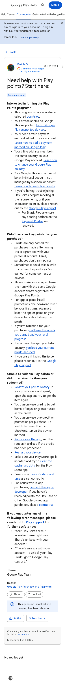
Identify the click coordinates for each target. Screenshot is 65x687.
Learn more (23, 634)
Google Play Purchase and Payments (29, 586)
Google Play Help (24, 5)
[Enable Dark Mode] (10, 678)
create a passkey (29, 37)
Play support (35, 522)
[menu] (37, 618)
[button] (5, 5)
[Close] (62, 23)
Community (24, 14)
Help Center (8, 14)
